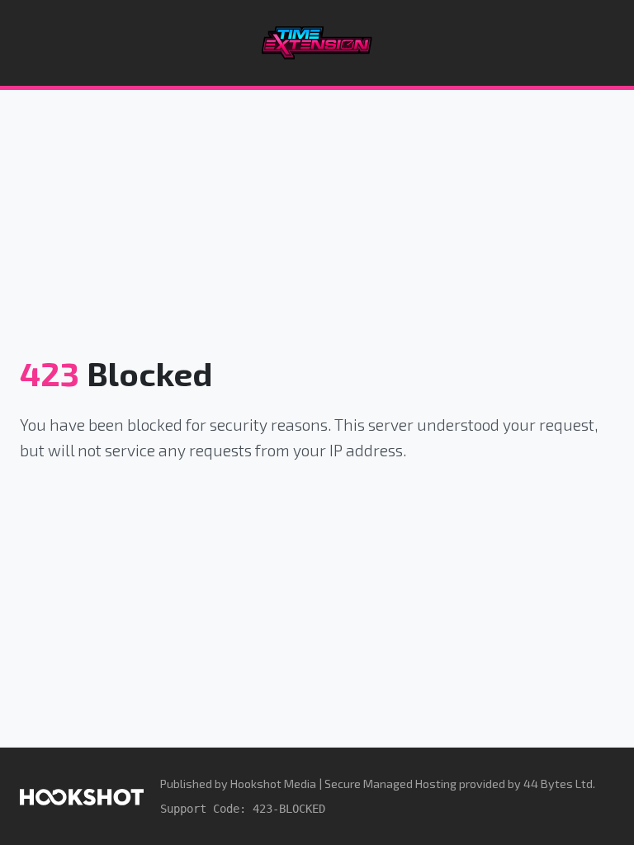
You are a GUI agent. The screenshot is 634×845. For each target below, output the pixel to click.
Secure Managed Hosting (390, 784)
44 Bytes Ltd (558, 784)
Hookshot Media (273, 784)
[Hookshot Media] (82, 795)
